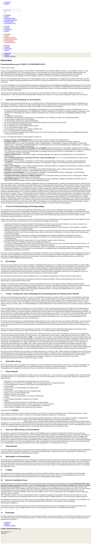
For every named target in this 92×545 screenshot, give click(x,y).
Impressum (4, 541)
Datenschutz (4, 542)
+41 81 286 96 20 (6, 536)
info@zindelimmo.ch (7, 538)
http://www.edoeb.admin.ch (9, 509)
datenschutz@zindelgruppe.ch (9, 96)
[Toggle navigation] (1, 7)
